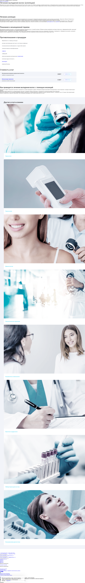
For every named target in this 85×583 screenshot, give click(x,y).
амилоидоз (4, 61)
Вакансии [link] (2, 560)
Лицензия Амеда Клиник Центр (6, 575)
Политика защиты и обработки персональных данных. (10, 570)
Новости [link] (1, 561)
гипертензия (20, 56)
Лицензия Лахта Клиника (5, 573)
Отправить (2, 582)
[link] (0, 571)
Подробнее (6, 1)
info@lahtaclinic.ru (3, 559)
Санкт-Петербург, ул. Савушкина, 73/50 (7, 553)
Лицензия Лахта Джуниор (5, 574)
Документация (2, 569)
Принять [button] (3, 580)
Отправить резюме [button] (3, 564)
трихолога (58, 21)
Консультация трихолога (7, 79)
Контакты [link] (2, 562)
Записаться (2, 1)
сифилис (4, 51)
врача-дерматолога (50, 21)
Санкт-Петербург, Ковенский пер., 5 (7, 555)
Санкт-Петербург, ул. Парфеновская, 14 (7, 557)
